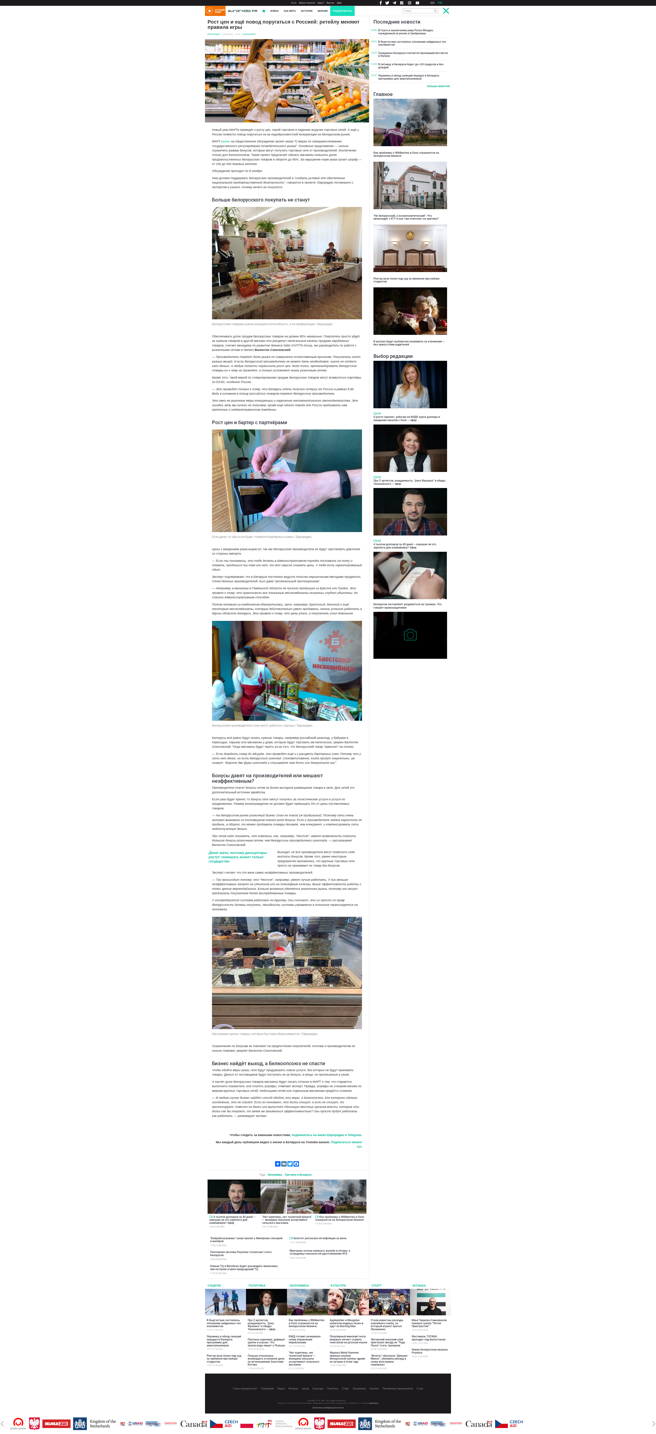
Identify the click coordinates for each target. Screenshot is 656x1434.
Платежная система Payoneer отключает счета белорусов (241, 1253)
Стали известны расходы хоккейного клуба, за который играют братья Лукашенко (387, 1325)
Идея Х (321, 3)
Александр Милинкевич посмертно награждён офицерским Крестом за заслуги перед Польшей (409, 664)
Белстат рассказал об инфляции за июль (320, 1238)
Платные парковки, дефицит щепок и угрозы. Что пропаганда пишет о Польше (266, 1342)
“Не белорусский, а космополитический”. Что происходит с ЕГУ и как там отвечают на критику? (406, 217)
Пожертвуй (267, 1388)
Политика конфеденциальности (328, 1408)
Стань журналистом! (245, 1388)
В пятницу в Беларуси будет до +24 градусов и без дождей (410, 66)
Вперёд (653, 1423)
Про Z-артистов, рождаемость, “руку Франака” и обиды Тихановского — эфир (261, 1325)
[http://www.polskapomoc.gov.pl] (271, 1424)
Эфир (339, 3)
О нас (420, 1388)
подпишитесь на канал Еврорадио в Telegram (326, 1135)
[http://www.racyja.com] (90, 1424)
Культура (338, 1285)
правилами (373, 1403)
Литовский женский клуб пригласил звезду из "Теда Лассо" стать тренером (388, 1342)
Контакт (374, 1388)
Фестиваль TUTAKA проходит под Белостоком (428, 1338)
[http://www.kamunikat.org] (120, 1423)
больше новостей (438, 86)
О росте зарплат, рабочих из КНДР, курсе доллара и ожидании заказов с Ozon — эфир (406, 418)
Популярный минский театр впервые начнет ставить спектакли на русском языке (348, 1339)
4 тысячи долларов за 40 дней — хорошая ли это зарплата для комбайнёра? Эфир (232, 1219)
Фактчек (330, 3)
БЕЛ (432, 2)
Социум (214, 1285)
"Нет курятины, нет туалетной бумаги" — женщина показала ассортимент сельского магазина (287, 1219)
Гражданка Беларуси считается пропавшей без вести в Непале (413, 54)
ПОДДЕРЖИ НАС (342, 11)
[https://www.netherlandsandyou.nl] (63, 1423)
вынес (225, 141)
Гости (293, 3)
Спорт (377, 1285)
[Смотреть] (211, 1217)
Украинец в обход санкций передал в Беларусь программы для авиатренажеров (408, 77)
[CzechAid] (192, 1423)
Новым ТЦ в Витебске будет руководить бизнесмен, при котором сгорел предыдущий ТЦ (244, 1267)
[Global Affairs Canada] (161, 1423)
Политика (257, 1285)
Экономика (249, 34)
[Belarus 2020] (24, 1423)
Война (274, 11)
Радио (281, 1388)
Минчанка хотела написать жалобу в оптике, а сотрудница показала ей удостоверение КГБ (320, 1252)
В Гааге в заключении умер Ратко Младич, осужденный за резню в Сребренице (406, 32)
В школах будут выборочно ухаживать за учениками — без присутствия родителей (409, 343)
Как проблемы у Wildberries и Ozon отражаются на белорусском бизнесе (339, 1218)
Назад (2, 1423)
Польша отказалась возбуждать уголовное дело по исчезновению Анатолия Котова (266, 1360)
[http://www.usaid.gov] (103, 1423)
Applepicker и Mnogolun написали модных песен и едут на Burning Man (346, 1323)
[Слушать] (379, 413)
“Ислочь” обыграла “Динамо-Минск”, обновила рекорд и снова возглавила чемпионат (389, 1360)
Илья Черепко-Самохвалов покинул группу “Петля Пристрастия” (429, 1323)
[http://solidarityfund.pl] (242, 1423)
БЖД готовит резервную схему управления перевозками (305, 1339)
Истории (306, 11)
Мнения (323, 11)
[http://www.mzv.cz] (138, 1423)
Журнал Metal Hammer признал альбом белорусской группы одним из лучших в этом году (347, 1357)
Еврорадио (214, 34)
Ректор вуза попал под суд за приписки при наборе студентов (406, 280)
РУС (440, 2)
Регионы (293, 1388)
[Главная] (243, 11)
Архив (305, 1388)
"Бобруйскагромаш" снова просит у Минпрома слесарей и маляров (246, 1240)
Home (263, 11)
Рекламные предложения (398, 1388)
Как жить (290, 11)
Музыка (419, 1285)
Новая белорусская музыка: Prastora (430, 1351)
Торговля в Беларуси (298, 1174)
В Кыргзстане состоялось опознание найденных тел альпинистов (412, 43)
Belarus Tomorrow (307, 3)
